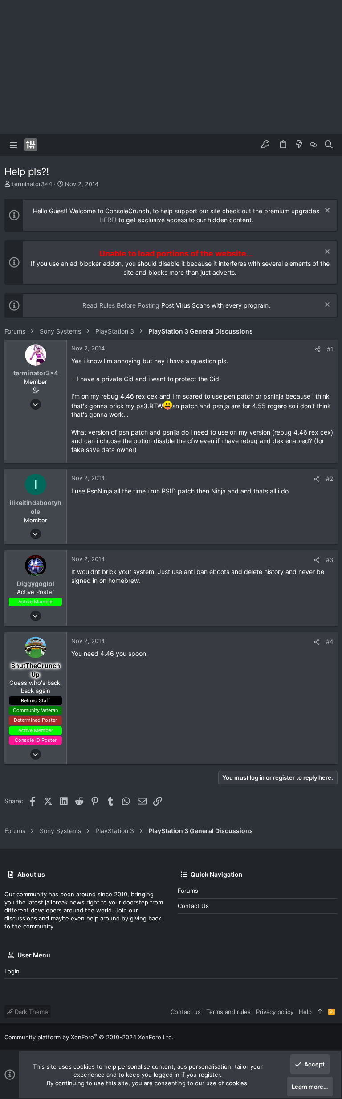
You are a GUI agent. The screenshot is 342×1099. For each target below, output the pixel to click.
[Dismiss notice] (326, 211)
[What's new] (299, 145)
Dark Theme (30, 1011)
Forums (188, 890)
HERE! (108, 220)
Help (305, 1011)
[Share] (318, 349)
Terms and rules (228, 1011)
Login (12, 971)
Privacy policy (274, 1011)
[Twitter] (334, 1037)
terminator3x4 (32, 183)
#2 (329, 478)
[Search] (329, 145)
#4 (329, 641)
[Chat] (313, 145)
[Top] (320, 1011)
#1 (330, 349)
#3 (329, 559)
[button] (13, 145)
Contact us (193, 905)
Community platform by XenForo (89, 1037)
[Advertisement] (171, 66)
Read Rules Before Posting (120, 305)
